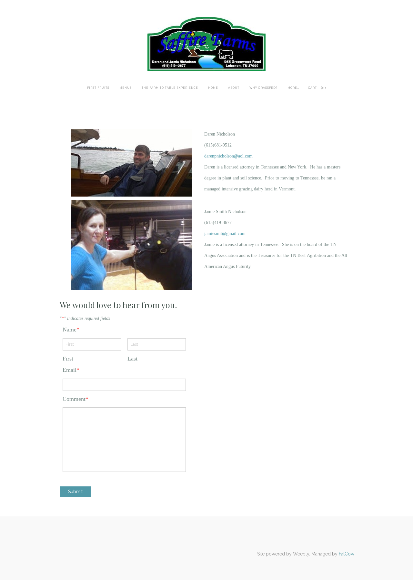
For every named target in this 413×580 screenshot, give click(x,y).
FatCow (346, 553)
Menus (125, 87)
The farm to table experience (170, 87)
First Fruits (98, 87)
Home (213, 87)
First (68, 358)
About (233, 87)
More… (293, 87)
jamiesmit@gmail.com (225, 233)
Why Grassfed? (263, 87)
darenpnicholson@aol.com (228, 156)
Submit (75, 491)
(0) (323, 88)
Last (132, 358)
